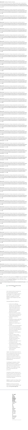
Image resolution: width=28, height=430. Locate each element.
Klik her (8, 380)
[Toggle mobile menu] (20, 287)
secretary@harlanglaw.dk (16, 419)
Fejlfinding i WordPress (12, 279)
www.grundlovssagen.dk (13, 386)
